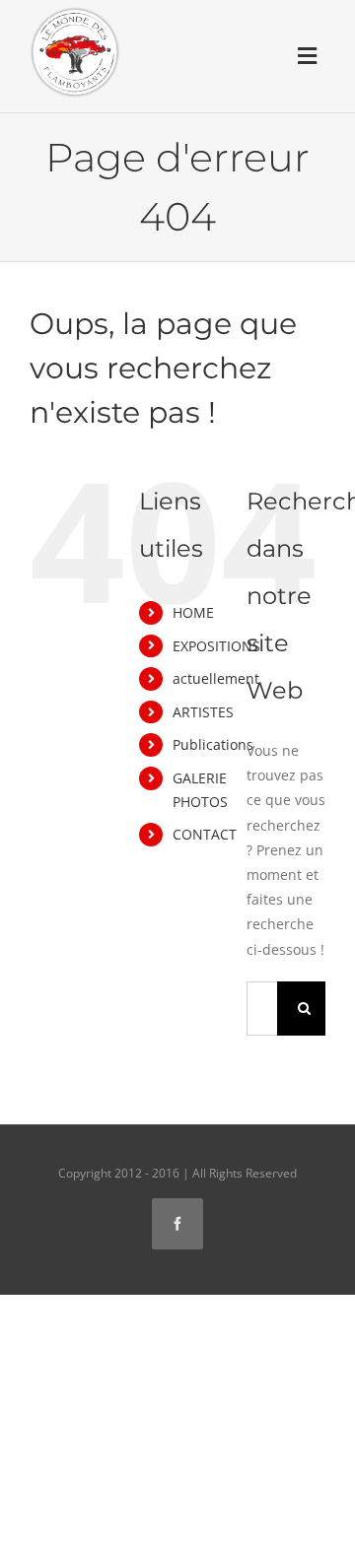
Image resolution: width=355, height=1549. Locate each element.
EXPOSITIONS (216, 646)
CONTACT (205, 834)
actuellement (216, 678)
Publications (213, 744)
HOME (193, 612)
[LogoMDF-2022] (75, 13)
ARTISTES (203, 712)
